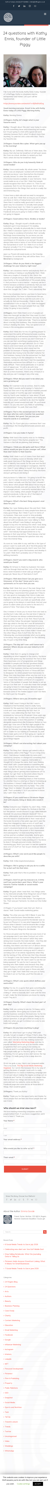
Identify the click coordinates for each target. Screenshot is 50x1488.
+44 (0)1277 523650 (21, 2)
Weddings (9, 1446)
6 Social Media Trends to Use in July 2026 (21, 1244)
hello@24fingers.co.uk (37, 2)
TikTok (7, 1417)
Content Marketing (12, 1320)
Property (8, 1383)
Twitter (8, 1431)
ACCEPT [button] (38, 1484)
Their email (9, 1157)
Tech (7, 1412)
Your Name (8, 1121)
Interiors (8, 1354)
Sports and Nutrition (13, 1407)
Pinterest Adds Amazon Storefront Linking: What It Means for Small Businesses (25, 1262)
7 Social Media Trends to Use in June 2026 (22, 1268)
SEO (6, 1393)
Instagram (9, 1349)
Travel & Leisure (11, 1422)
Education (9, 1325)
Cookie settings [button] (23, 1484)
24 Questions (10, 1287)
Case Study (9, 1311)
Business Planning (12, 1306)
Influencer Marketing (13, 1344)
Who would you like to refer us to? (18, 1148)
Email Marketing (11, 1330)
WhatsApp (9, 1451)
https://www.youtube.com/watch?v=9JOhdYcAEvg (23, 103)
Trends (7, 1426)
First (5, 1128)
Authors (8, 1296)
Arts (7, 1291)
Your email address (12, 1139)
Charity (8, 1315)
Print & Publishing (12, 1378)
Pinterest (8, 1373)
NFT (6, 1364)
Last (5, 1135)
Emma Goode (27, 1211)
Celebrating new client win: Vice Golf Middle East (24, 1249)
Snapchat (9, 1397)
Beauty (8, 1301)
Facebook (9, 1335)
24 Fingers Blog (11, 1282)
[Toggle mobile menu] (45, 14)
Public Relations (11, 1388)
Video (7, 1441)
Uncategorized (11, 1436)
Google (8, 1340)
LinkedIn (8, 1359)
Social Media (10, 1402)
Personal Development (14, 1369)
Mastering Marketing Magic (24, 1042)
